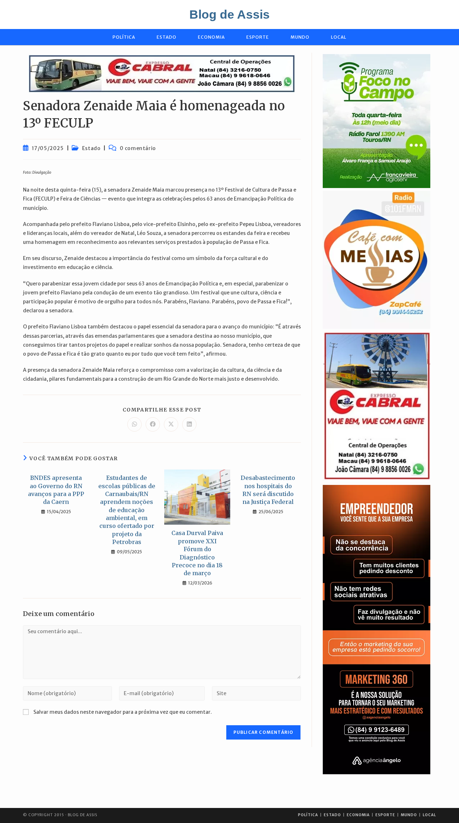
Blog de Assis (229, 14)
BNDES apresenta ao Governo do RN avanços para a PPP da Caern (56, 489)
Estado (91, 148)
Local (429, 815)
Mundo (409, 815)
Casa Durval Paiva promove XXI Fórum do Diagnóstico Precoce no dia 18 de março (197, 553)
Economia (358, 815)
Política (308, 815)
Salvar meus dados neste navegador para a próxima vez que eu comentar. (122, 712)
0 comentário (138, 148)
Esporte (385, 815)
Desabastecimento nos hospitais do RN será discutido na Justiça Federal (268, 489)
